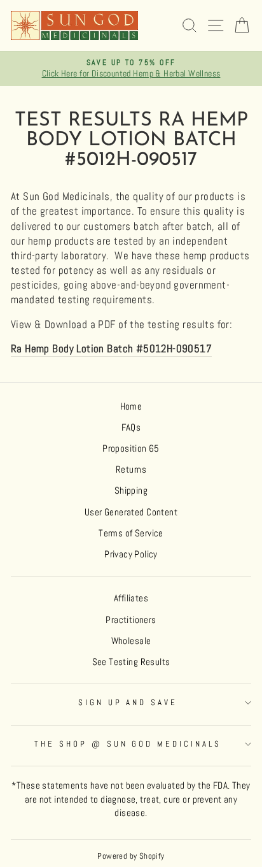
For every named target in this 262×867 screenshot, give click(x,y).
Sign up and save (128, 702)
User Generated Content (131, 512)
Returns (131, 469)
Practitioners (131, 619)
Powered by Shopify (130, 856)
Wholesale (131, 640)
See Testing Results (131, 662)
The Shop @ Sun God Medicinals (127, 743)
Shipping (131, 490)
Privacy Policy (131, 554)
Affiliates (131, 598)
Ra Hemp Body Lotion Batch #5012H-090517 (111, 348)
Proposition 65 (131, 448)
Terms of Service (131, 533)
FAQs (131, 427)
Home (131, 406)
